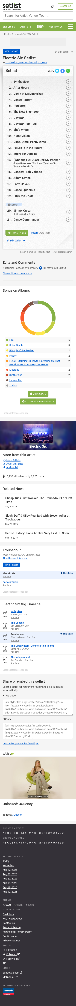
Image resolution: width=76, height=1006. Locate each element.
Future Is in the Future (27, 148)
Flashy (13, 355)
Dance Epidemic (24, 190)
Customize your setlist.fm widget (21, 743)
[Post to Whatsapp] (68, 70)
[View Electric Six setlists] (38, 432)
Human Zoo (15, 380)
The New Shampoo (26, 111)
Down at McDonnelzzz (28, 93)
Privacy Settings (11, 940)
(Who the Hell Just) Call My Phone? (36, 160)
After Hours (21, 87)
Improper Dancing (25, 153)
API (5, 963)
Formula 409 (21, 184)
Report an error (64, 252)
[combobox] (38, 15)
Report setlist (44, 252)
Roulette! (19, 105)
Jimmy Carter (22, 210)
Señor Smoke (16, 345)
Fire (11, 339)
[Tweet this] (57, 70)
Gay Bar (18, 117)
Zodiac (13, 385)
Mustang (14, 369)
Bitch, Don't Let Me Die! (21, 350)
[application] (38, 778)
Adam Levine (22, 178)
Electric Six (13, 58)
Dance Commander (26, 219)
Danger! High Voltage (27, 172)
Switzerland (15, 375)
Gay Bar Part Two (25, 123)
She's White (21, 129)
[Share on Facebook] (63, 70)
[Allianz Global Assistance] (8, 991)
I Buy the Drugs (23, 196)
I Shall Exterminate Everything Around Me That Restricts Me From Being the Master (34, 363)
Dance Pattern (22, 99)
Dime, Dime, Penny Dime (29, 142)
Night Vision (21, 136)
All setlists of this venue (15, 558)
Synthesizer (21, 81)
